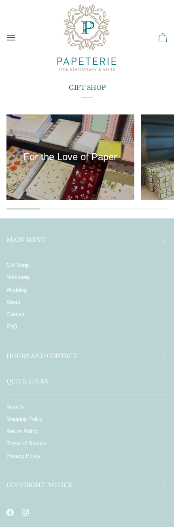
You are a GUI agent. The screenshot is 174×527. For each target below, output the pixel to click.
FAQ (11, 327)
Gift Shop (17, 265)
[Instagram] (25, 512)
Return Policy (22, 431)
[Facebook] (10, 512)
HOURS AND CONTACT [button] (41, 356)
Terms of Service (26, 443)
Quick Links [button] (27, 381)
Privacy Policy (23, 456)
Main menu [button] (25, 239)
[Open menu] (18, 37)
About (13, 302)
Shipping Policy (24, 419)
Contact (15, 314)
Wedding (16, 290)
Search (14, 407)
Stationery (18, 277)
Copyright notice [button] (39, 485)
